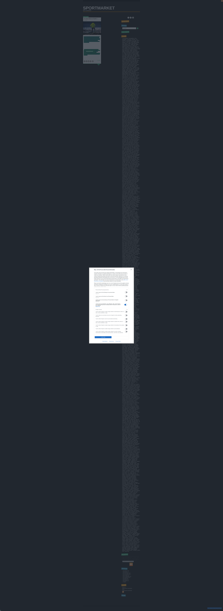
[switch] (125, 292)
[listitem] (111, 289)
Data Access (111, 341)
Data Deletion (104, 341)
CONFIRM (103, 337)
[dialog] (111, 305)
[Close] (131, 270)
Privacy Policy (118, 341)
